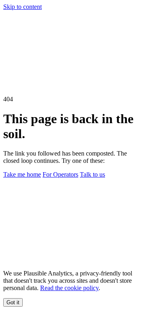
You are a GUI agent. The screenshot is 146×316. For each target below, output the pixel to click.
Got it (12, 302)
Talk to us (92, 174)
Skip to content (22, 6)
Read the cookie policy (69, 287)
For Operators (60, 174)
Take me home (22, 174)
